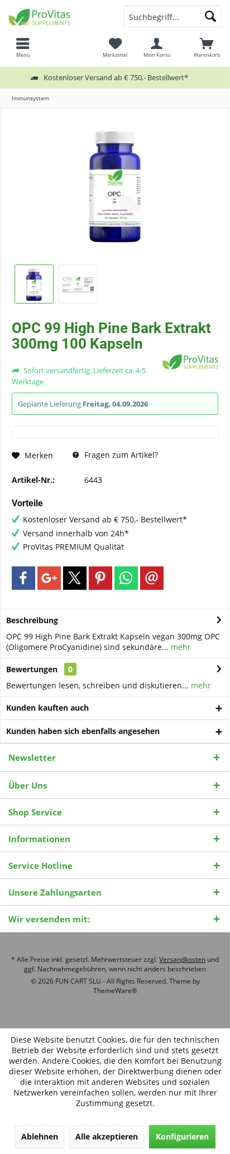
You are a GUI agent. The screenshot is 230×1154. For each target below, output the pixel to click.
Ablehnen (39, 1136)
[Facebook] (23, 578)
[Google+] (49, 578)
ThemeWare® (115, 990)
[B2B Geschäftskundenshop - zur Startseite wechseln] (57, 17)
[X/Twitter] (75, 578)
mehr (180, 647)
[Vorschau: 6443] (34, 284)
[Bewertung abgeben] (86, 358)
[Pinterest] (100, 578)
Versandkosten (182, 959)
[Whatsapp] (126, 578)
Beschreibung (32, 620)
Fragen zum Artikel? (120, 454)
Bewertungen (32, 669)
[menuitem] (207, 47)
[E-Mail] (152, 578)
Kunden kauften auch (47, 707)
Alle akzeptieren (106, 1136)
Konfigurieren (182, 1136)
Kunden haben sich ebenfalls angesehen (83, 731)
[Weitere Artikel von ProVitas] (190, 361)
